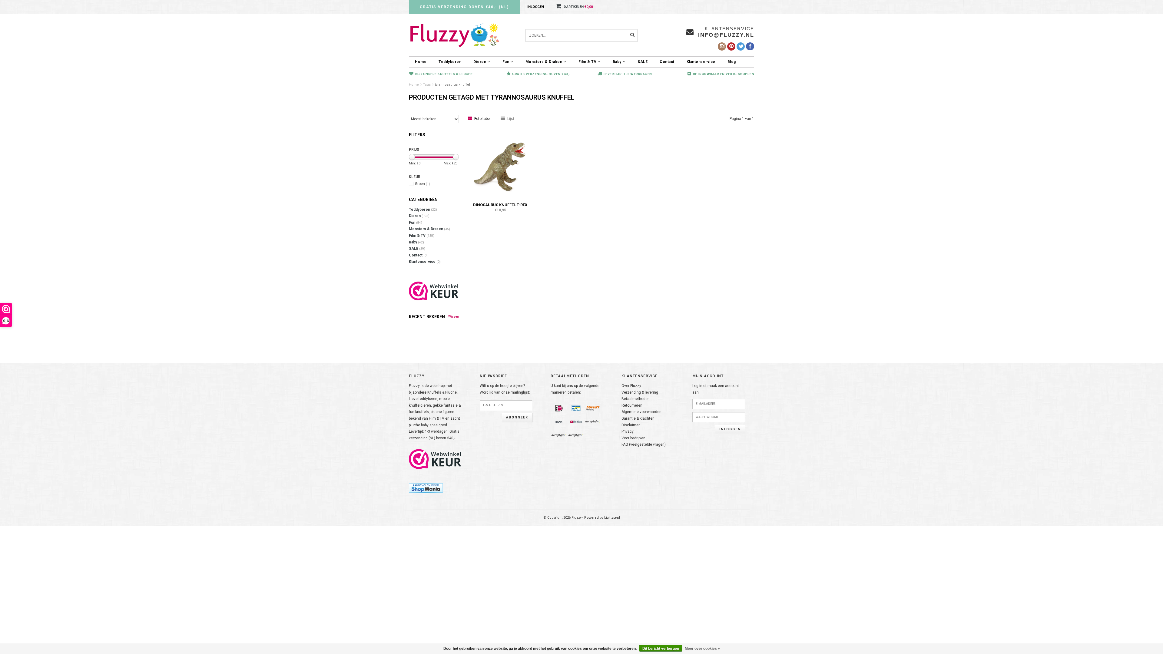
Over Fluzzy (631, 386)
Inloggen (535, 7)
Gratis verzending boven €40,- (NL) (464, 7)
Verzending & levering (639, 392)
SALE (643, 62)
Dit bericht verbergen (660, 648)
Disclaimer (630, 425)
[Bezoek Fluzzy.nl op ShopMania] (426, 488)
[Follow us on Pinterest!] (731, 46)
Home (420, 62)
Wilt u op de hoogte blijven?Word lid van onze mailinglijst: (505, 389)
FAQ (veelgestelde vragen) (643, 444)
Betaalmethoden (635, 399)
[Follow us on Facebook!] (750, 46)
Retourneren (631, 405)
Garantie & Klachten (637, 418)
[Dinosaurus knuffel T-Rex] (500, 165)
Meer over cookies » (702, 648)
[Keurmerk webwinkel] (435, 459)
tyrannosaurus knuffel (452, 85)
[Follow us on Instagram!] (722, 46)
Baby (617, 62)
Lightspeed (612, 517)
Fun (505, 62)
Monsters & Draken (543, 62)
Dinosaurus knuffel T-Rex (500, 205)
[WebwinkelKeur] (434, 291)
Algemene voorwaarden (641, 412)
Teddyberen (450, 62)
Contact (667, 62)
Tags (427, 85)
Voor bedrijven (633, 438)
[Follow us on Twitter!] (741, 46)
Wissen (453, 316)
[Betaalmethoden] (559, 408)
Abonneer (517, 417)
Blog (731, 62)
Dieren (479, 62)
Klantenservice (701, 62)
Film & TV (587, 62)
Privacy (627, 431)
